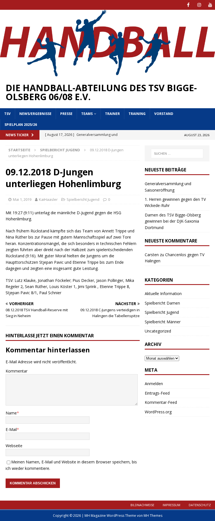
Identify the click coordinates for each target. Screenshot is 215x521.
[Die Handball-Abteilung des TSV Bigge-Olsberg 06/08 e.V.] (107, 73)
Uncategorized (158, 331)
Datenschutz (200, 505)
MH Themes (153, 515)
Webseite (14, 445)
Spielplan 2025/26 (20, 124)
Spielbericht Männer (163, 321)
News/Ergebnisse (35, 113)
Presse (66, 113)
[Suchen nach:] (177, 153)
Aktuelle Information (163, 293)
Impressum (171, 505)
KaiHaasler (48, 199)
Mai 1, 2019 (22, 199)
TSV (7, 113)
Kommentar (16, 371)
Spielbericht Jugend (83, 199)
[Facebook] (188, 5)
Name (11, 413)
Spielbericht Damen (162, 303)
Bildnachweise (142, 505)
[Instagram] (199, 5)
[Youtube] (210, 5)
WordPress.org (158, 411)
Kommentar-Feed (161, 402)
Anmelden (154, 383)
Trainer (112, 113)
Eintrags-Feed (157, 393)
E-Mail (11, 429)
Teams (87, 113)
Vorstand (163, 113)
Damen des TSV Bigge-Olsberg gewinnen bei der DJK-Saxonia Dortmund (173, 221)
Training (137, 113)
